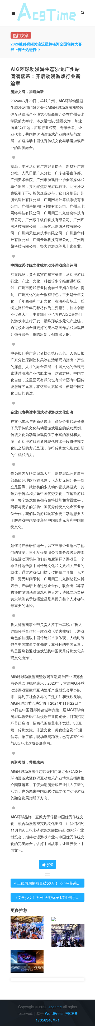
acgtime (56, 1006)
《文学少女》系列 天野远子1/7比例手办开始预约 (54, 897)
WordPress (54, 1013)
